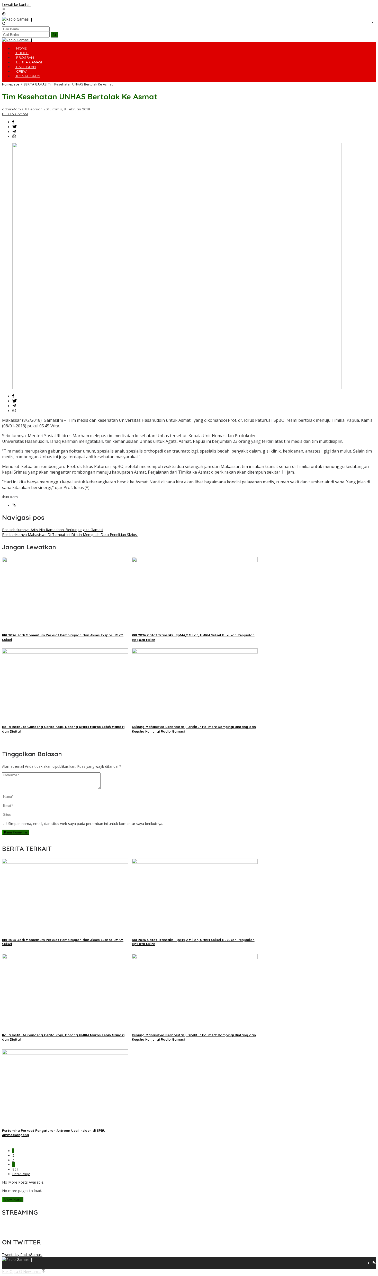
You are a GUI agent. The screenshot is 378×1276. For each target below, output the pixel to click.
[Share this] (13, 122)
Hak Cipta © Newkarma (21, 1271)
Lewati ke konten (16, 4)
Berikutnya (21, 1174)
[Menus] (4, 9)
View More (12, 1199)
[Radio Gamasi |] (17, 19)
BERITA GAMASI (15, 113)
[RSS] (14, 505)
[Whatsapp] (14, 136)
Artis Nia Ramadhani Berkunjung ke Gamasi (52, 529)
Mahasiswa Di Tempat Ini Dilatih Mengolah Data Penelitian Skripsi (70, 534)
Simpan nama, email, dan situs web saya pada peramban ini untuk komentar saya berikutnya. (85, 823)
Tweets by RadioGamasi (22, 1254)
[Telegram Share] (14, 131)
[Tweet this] (14, 126)
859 (15, 1169)
